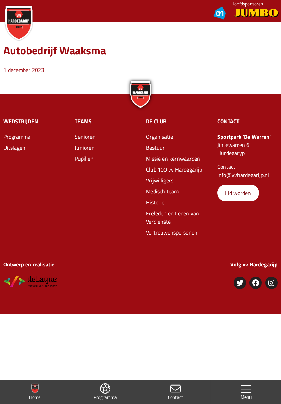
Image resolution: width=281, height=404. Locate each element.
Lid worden (238, 193)
